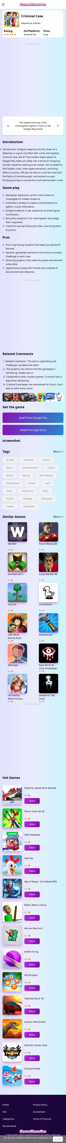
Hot (4, 1111)
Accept (58, 1139)
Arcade (10, 459)
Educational (12, 483)
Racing (26, 475)
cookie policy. (9, 1140)
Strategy (27, 498)
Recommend (9, 1126)
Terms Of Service (42, 1118)
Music (9, 467)
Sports (46, 459)
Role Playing (46, 475)
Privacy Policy (40, 1104)
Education (46, 498)
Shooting (28, 459)
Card (47, 483)
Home (6, 1104)
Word (45, 490)
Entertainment (30, 467)
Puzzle (9, 498)
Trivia (9, 490)
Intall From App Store (33, 430)
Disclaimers (39, 1111)
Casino (51, 467)
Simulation (29, 506)
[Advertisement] (33, 78)
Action (32, 483)
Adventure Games (30, 23)
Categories (8, 1118)
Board (9, 475)
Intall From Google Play (33, 417)
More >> (58, 451)
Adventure (27, 490)
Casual (10, 506)
